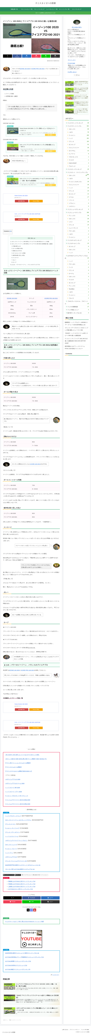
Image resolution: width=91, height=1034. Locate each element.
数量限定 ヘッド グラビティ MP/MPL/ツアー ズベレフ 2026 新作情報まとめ (76, 323)
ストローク (16, 257)
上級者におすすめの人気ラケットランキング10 (21, 886)
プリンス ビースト (10, 824)
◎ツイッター (72, 60)
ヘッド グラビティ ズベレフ (13, 816)
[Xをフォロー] (28, 910)
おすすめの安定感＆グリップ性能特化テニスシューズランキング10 (24, 957)
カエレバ (19, 197)
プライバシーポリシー (75, 1029)
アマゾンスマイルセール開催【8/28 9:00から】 (18, 771)
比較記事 (36, 874)
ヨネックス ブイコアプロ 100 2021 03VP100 (27, 214)
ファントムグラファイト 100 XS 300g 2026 (17, 800)
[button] (55, 56)
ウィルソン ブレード (11, 848)
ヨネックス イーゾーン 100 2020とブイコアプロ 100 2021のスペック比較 (30, 241)
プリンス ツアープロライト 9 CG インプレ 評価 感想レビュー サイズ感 (76, 329)
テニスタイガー (77, 27)
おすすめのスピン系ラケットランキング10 (20, 889)
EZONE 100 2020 (25, 68)
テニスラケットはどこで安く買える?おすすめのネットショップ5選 (24, 921)
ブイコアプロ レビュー (27, 874)
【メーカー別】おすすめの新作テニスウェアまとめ (20, 869)
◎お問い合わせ (72, 72)
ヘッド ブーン (9, 852)
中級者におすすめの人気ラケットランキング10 (21, 884)
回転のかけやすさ (17, 250)
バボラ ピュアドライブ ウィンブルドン (16, 840)
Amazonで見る (36, 201)
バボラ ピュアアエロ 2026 (12, 779)
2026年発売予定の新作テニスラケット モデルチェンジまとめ (22, 865)
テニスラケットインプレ (9, 874)
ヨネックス (18, 874)
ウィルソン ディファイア (12, 828)
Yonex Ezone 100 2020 (21, 195)
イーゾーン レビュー (44, 874)
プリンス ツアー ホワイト (12, 832)
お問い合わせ (65, 1029)
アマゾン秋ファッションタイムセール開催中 (18, 763)
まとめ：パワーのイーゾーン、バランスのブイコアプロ (25, 264)
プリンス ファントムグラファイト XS (16, 861)
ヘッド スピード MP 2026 (12, 787)
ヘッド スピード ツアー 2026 (13, 791)
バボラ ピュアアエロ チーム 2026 (14, 783)
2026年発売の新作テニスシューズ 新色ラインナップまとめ (22, 953)
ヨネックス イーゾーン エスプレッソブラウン (18, 820)
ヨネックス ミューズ (11, 844)
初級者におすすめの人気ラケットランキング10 (21, 881)
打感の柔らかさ (17, 246)
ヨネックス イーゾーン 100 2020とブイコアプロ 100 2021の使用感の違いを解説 (32, 243)
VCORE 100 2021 (35, 464)
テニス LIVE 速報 (85, 1029)
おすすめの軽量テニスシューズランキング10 (18, 961)
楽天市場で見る (21, 201)
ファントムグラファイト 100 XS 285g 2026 (17, 804)
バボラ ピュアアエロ (11, 857)
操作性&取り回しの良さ (19, 255)
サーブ (14, 262)
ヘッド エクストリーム (11, 836)
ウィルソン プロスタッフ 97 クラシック (16, 795)
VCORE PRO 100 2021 (38, 68)
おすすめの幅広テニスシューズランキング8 (17, 969)
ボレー (14, 260)
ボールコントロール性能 (19, 253)
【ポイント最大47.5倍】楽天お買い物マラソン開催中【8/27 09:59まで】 (26, 759)
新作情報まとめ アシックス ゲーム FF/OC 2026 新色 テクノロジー (75, 347)
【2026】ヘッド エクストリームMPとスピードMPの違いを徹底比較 (76, 334)
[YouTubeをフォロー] (34, 910)
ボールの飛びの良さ (18, 248)
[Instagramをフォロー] (31, 910)
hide (10, 231)
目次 (29, 238)
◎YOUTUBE (71, 63)
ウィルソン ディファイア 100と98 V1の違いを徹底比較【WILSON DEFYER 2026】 (76, 341)
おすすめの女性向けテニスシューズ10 (16, 965)
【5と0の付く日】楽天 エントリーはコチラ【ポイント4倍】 (22, 754)
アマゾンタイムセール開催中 (13, 767)
